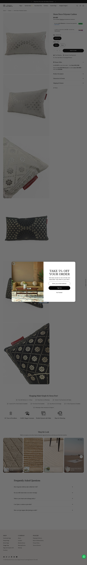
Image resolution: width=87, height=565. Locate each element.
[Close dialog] (13, 263)
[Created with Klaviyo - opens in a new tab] (43, 302)
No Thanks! (59, 292)
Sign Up (59, 288)
